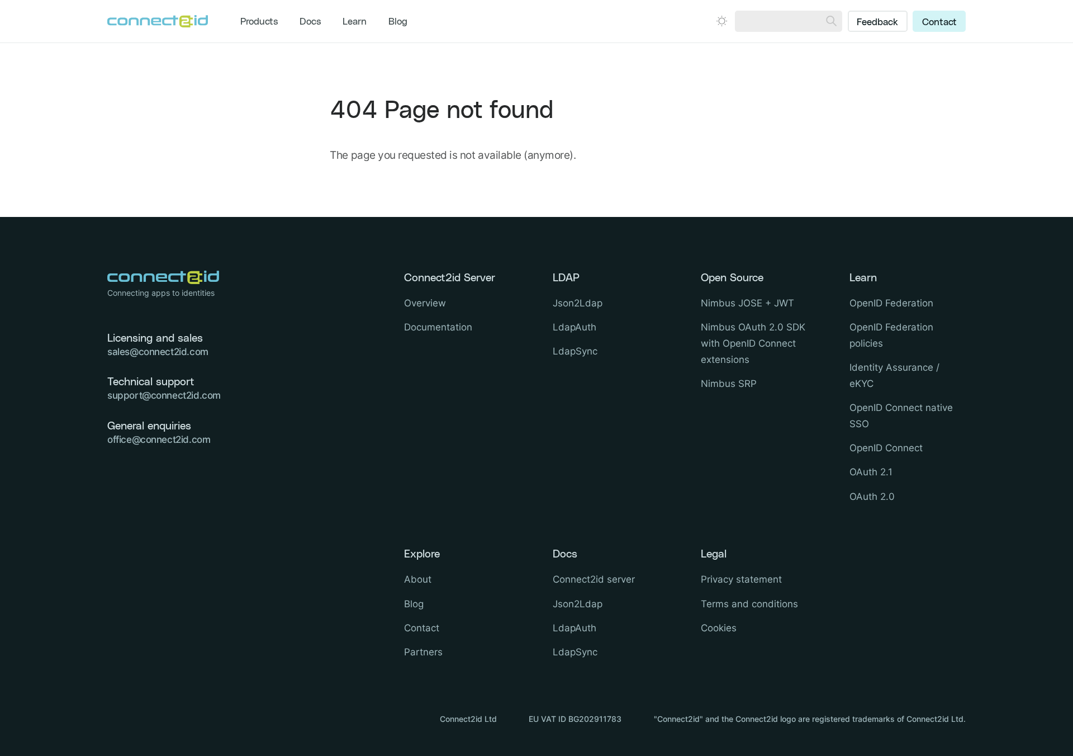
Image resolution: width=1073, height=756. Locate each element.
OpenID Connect (886, 447)
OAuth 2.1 (870, 472)
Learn (355, 21)
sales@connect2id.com (157, 351)
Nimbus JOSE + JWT (747, 303)
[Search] (831, 21)
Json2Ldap (577, 303)
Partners (423, 652)
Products (259, 21)
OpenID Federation (891, 303)
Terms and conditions (749, 603)
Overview (425, 303)
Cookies (719, 628)
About (417, 579)
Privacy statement (741, 579)
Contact (939, 22)
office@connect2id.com (158, 439)
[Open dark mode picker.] (721, 21)
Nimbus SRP (729, 383)
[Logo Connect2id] (157, 21)
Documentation (438, 327)
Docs (310, 21)
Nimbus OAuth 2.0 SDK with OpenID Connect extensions (753, 343)
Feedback (877, 22)
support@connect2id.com (164, 395)
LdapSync (575, 351)
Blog (397, 21)
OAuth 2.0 (872, 496)
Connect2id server (594, 579)
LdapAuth (574, 327)
